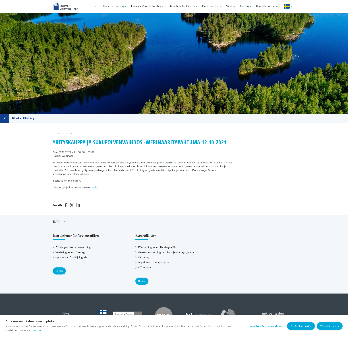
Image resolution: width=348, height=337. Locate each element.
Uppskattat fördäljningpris (71, 257)
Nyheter (230, 6)
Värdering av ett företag (70, 252)
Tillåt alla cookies (329, 326)
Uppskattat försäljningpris (153, 262)
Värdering (143, 257)
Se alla (59, 271)
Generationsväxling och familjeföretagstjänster (166, 252)
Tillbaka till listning (23, 118)
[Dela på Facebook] (66, 205)
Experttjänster (210, 6)
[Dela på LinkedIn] (78, 205)
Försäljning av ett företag (146, 6)
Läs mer (37, 330)
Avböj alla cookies (301, 326)
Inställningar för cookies (265, 325)
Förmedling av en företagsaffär (157, 247)
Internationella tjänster (181, 6)
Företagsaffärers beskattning (73, 247)
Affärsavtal (145, 267)
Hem (95, 6)
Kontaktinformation (267, 6)
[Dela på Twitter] (71, 205)
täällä (94, 187)
